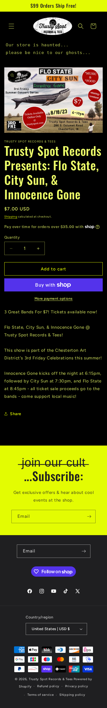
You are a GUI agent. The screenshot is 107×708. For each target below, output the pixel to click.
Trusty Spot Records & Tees (51, 679)
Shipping (10, 216)
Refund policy (48, 686)
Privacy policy (76, 686)
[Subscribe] (89, 516)
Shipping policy (72, 695)
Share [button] (15, 413)
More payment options (54, 299)
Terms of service (40, 695)
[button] (11, 26)
